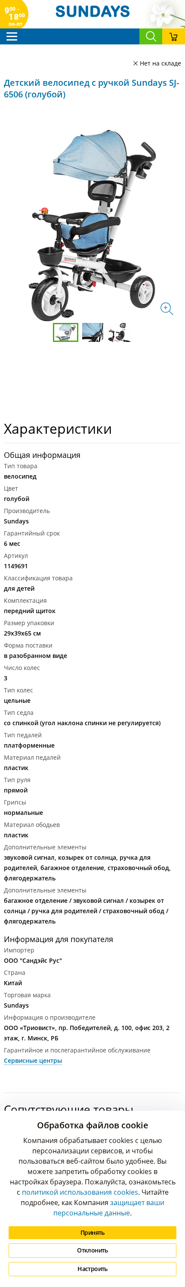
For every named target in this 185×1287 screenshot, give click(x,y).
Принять (92, 1232)
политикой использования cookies (80, 1192)
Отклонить (92, 1250)
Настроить (92, 1269)
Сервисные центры (33, 1060)
